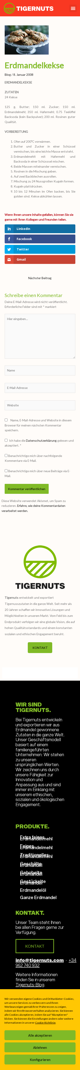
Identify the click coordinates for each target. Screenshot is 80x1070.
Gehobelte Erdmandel (31, 873)
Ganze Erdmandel (38, 897)
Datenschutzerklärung (41, 440)
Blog (8, 74)
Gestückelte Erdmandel (33, 882)
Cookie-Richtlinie (45, 1022)
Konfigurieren (40, 1060)
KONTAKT (40, 648)
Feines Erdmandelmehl (36, 846)
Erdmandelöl (33, 890)
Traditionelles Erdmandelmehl (36, 855)
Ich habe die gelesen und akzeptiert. (39, 443)
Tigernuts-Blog (30, 984)
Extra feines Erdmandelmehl (36, 837)
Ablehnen (40, 1047)
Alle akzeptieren (40, 1035)
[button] (73, 8)
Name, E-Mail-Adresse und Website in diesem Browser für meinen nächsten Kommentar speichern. (38, 425)
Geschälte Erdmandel (31, 864)
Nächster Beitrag (40, 278)
